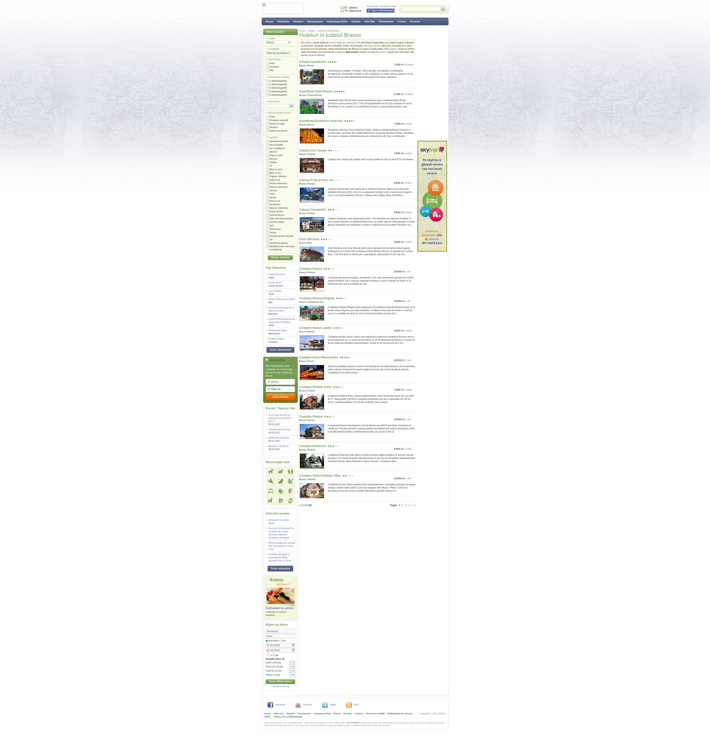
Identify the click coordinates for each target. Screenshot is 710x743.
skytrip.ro (308, 42)
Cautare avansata (280, 686)
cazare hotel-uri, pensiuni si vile (345, 42)
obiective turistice (372, 46)
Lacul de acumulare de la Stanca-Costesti (281, 310)
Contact (415, 21)
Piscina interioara (278, 183)
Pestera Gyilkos (276, 340)
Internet (273, 152)
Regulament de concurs (400, 713)
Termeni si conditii (375, 713)
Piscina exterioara (278, 187)
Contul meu (372, 6)
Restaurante (315, 21)
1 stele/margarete (278, 81)
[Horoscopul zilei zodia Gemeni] (290, 471)
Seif (271, 225)
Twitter (333, 704)
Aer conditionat (277, 148)
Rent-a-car (274, 201)
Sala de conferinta (278, 208)
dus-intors (274, 640)
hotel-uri (383, 52)
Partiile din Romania (278, 438)
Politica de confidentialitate (288, 716)
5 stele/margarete (278, 95)
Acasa (269, 21)
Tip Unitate (274, 59)
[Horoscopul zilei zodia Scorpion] (280, 490)
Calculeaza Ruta (337, 21)
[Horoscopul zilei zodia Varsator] (280, 500)
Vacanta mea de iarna (279, 429)
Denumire (274, 101)
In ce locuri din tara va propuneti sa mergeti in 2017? (280, 418)
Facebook (280, 704)
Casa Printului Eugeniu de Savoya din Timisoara (281, 322)
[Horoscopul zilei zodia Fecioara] (290, 480)
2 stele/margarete (278, 84)
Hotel (272, 63)
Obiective (283, 21)
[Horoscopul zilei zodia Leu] (280, 480)
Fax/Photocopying (278, 243)
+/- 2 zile (273, 655)
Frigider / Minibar (277, 176)
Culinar (355, 21)
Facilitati (273, 137)
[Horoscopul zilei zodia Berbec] (270, 471)
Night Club (274, 180)
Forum (402, 21)
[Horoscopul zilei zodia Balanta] (270, 490)
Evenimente (386, 21)
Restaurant (274, 204)
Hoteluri (298, 21)
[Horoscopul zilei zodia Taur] (280, 471)
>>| (413, 505)
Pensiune (274, 67)
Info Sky (369, 21)
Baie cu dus (275, 173)
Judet (271, 38)
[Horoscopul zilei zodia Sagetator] (290, 490)
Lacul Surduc (275, 292)
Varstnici (273, 127)
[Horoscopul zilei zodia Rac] (270, 480)
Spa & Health (276, 145)
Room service (276, 211)
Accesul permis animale (281, 236)
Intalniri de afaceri (278, 130)
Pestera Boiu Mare (277, 332)
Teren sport (275, 229)
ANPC (267, 716)
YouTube (307, 704)
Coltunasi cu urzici (279, 608)
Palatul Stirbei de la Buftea (281, 301)
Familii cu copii (276, 123)
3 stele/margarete (278, 88)
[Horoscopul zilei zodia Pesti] (290, 500)
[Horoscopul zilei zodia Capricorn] (270, 500)
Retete (337, 713)
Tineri (272, 116)
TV (270, 166)
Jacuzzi (273, 190)
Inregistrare (386, 6)
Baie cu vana (276, 169)
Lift (270, 239)
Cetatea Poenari (276, 276)
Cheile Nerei (275, 284)
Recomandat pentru (279, 112)
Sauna (272, 197)
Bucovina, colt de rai (278, 446)
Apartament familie (278, 141)
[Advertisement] (432, 84)
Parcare (273, 159)
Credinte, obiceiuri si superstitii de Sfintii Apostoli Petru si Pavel (279, 557)
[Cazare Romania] (432, 196)
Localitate (273, 48)
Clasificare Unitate (278, 76)
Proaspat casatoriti (278, 120)
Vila (271, 70)
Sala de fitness (276, 215)
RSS (356, 704)
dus (284, 640)
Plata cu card (276, 155)
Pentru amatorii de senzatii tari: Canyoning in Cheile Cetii (281, 546)
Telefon (273, 162)
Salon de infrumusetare (281, 218)
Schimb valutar (276, 222)
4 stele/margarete (278, 91)
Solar (272, 194)
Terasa (272, 232)
